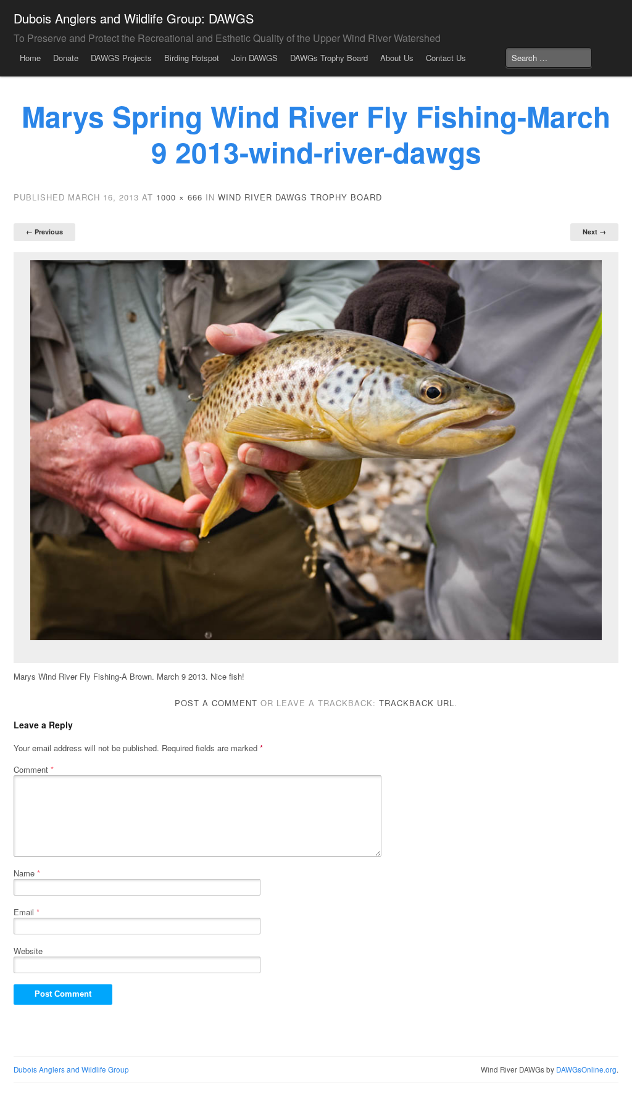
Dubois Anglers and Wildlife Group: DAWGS (134, 18)
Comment (34, 769)
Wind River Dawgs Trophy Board (300, 197)
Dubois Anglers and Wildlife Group (71, 1069)
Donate (65, 58)
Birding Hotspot (191, 58)
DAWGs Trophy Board (329, 58)
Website (28, 951)
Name (27, 873)
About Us (397, 58)
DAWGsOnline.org (586, 1069)
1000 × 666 (179, 197)
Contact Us (446, 58)
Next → (594, 231)
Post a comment (216, 703)
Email (27, 912)
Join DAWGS (254, 58)
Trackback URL (416, 703)
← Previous (44, 231)
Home (30, 58)
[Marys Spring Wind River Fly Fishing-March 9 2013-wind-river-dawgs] (316, 450)
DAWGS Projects (121, 58)
